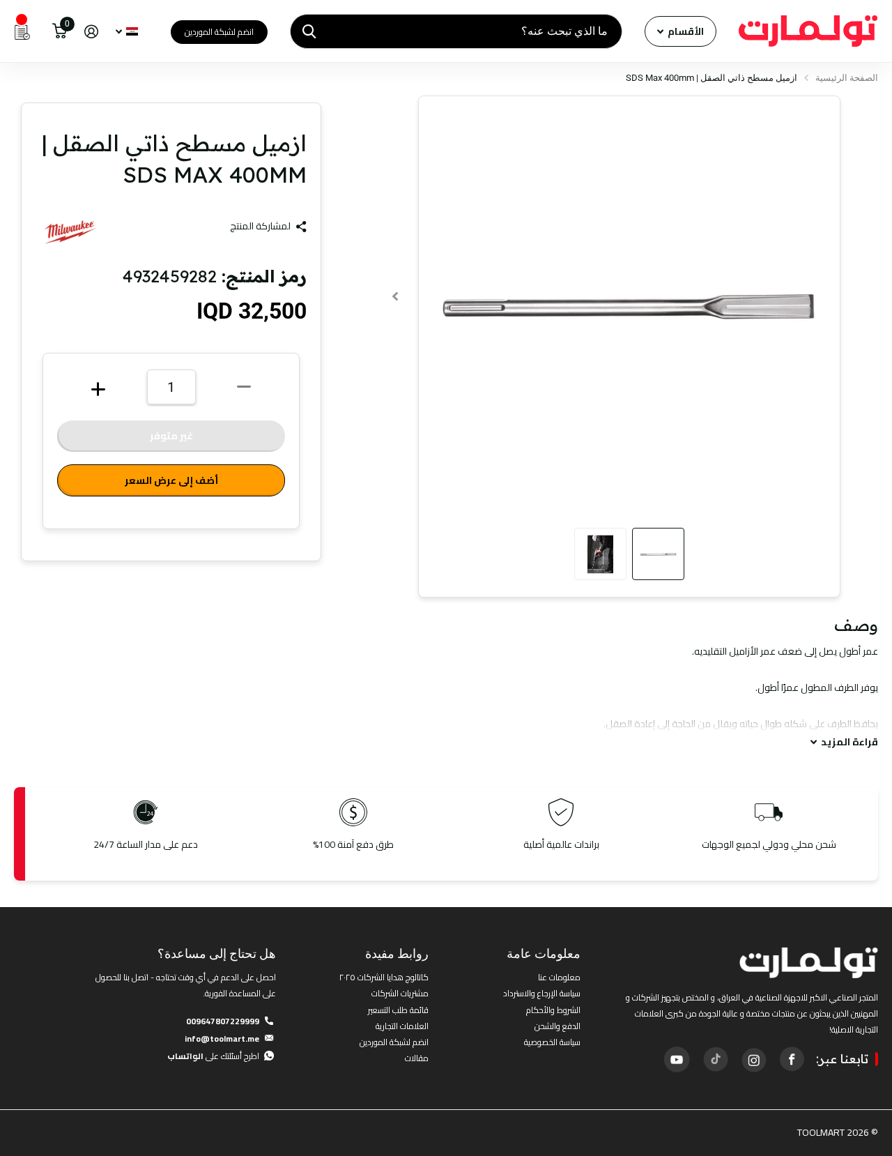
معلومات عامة (543, 953)
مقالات (417, 1058)
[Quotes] (22, 31)
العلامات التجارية (402, 1026)
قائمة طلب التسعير (398, 1010)
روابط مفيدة (397, 953)
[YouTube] (677, 1059)
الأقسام (685, 31)
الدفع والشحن (557, 1026)
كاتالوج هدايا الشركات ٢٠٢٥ (384, 977)
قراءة (849, 742)
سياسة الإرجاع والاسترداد (541, 993)
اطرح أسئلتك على (213, 1056)
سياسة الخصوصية (552, 1042)
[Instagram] (753, 1059)
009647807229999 (222, 1021)
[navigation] (658, 554)
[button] (395, 296)
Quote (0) (12, 301)
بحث (309, 31)
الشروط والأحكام (553, 1010)
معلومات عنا (559, 977)
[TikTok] (715, 1059)
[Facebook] (792, 1059)
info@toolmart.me (222, 1038)
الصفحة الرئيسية (846, 78)
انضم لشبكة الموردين (219, 32)
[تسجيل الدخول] (91, 31)
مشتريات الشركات (400, 993)
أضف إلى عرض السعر (171, 480)
